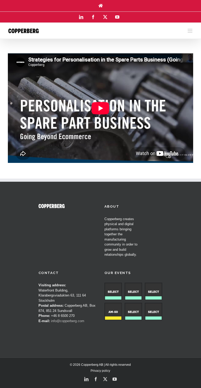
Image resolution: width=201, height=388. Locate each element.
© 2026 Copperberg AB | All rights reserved (100, 365)
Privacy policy (100, 371)
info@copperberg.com (67, 321)
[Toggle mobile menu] (190, 30)
